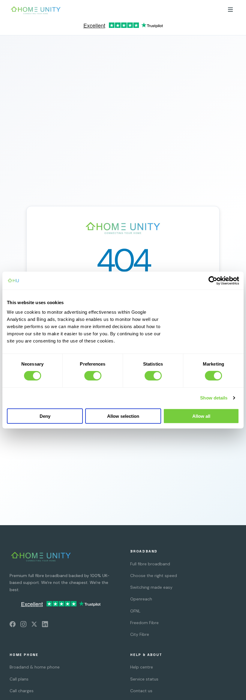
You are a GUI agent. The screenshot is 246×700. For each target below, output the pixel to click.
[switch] (92, 376)
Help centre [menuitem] (141, 667)
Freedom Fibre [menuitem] (144, 622)
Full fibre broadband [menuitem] (150, 564)
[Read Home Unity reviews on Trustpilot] (123, 27)
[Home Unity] (41, 556)
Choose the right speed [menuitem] (153, 575)
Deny (45, 415)
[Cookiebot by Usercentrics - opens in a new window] (213, 280)
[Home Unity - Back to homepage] (36, 10)
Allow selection (123, 415)
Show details (213, 397)
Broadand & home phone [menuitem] (35, 667)
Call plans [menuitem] (19, 679)
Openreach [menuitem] (141, 599)
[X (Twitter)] (34, 625)
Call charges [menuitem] (22, 690)
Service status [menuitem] (144, 679)
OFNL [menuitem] (135, 611)
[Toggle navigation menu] (230, 10)
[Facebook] (13, 625)
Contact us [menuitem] (141, 690)
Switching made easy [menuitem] (151, 587)
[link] (123, 27)
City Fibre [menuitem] (139, 634)
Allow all (201, 415)
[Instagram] (23, 625)
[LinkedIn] (45, 625)
